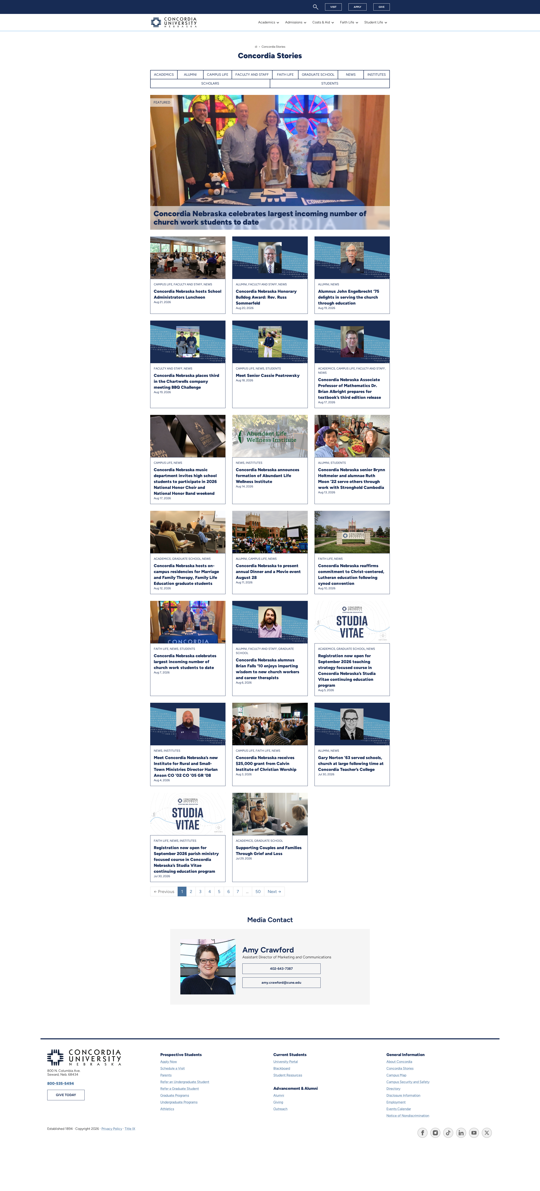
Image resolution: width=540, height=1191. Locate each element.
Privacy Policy (111, 1129)
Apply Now (168, 1062)
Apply (357, 6)
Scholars (210, 83)
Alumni (190, 75)
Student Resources (287, 1075)
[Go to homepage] (256, 47)
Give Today (66, 1095)
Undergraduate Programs (178, 1102)
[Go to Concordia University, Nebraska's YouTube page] (474, 1132)
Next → (274, 891)
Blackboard (281, 1068)
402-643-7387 (281, 969)
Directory (393, 1089)
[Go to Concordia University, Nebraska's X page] (486, 1132)
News (351, 75)
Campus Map (396, 1075)
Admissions (293, 22)
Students (329, 83)
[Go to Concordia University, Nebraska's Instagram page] (435, 1132)
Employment (396, 1102)
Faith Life (347, 22)
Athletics (167, 1109)
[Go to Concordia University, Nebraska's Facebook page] (422, 1132)
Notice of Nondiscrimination (407, 1116)
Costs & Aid (321, 22)
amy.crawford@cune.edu (281, 983)
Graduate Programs (174, 1095)
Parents (165, 1075)
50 (258, 891)
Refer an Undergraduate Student (184, 1082)
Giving (278, 1102)
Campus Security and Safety (407, 1082)
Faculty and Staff (252, 75)
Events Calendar (398, 1109)
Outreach (280, 1109)
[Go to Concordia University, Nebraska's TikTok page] (448, 1132)
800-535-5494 (60, 1083)
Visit (333, 6)
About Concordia (399, 1062)
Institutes (376, 75)
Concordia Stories (399, 1068)
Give (382, 6)
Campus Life (217, 75)
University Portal (285, 1062)
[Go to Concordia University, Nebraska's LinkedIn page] (461, 1132)
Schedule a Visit (172, 1068)
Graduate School (318, 75)
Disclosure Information (403, 1095)
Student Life (373, 22)
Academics (266, 22)
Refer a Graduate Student (179, 1089)
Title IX (130, 1129)
